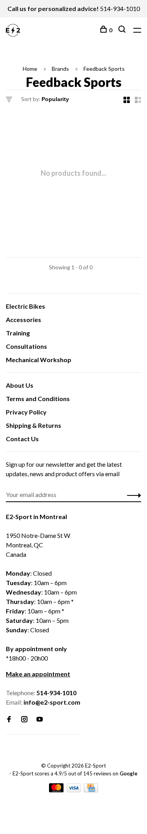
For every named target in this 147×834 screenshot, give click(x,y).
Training (18, 333)
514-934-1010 (120, 8)
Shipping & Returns (33, 425)
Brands (60, 68)
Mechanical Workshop (38, 359)
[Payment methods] (57, 789)
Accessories (23, 319)
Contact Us (22, 438)
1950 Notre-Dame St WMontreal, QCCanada (38, 545)
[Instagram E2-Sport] (24, 719)
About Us (19, 385)
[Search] (122, 30)
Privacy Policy (26, 412)
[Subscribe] (132, 494)
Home (30, 68)
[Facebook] (9, 719)
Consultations (26, 346)
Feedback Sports (104, 68)
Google (129, 773)
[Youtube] (39, 719)
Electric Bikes (25, 306)
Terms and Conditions (38, 398)
